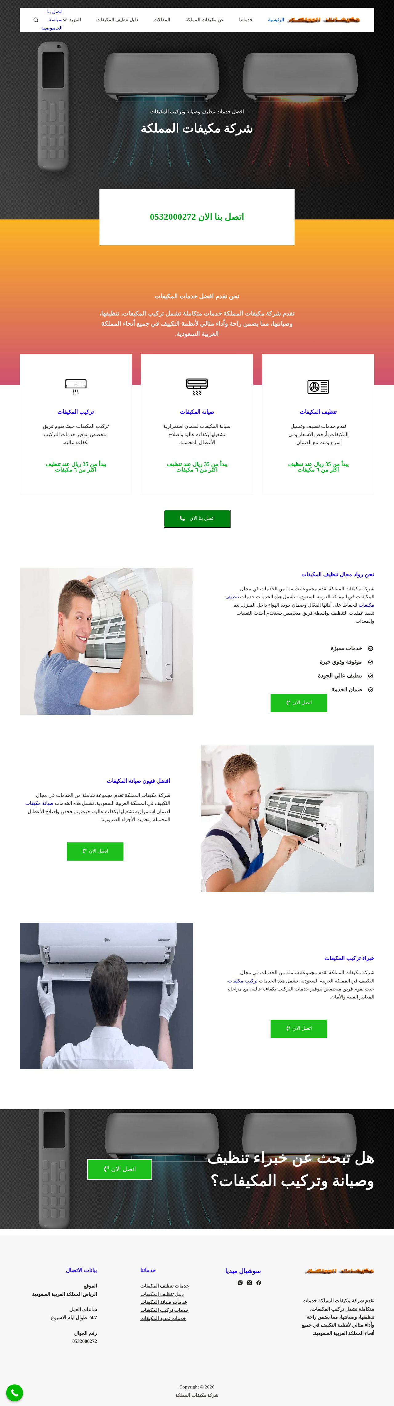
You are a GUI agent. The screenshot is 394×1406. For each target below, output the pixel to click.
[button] (318, 466)
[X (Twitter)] (249, 1282)
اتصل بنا (54, 11)
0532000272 (84, 1341)
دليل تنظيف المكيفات (117, 19)
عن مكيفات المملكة (205, 19)
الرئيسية (276, 19)
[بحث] (36, 20)
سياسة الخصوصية (51, 23)
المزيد (75, 19)
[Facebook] (258, 1282)
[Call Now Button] (14, 1392)
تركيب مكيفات (243, 980)
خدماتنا (246, 19)
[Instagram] (240, 1282)
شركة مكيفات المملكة (197, 1395)
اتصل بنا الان (197, 217)
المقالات (162, 19)
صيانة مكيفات (39, 803)
